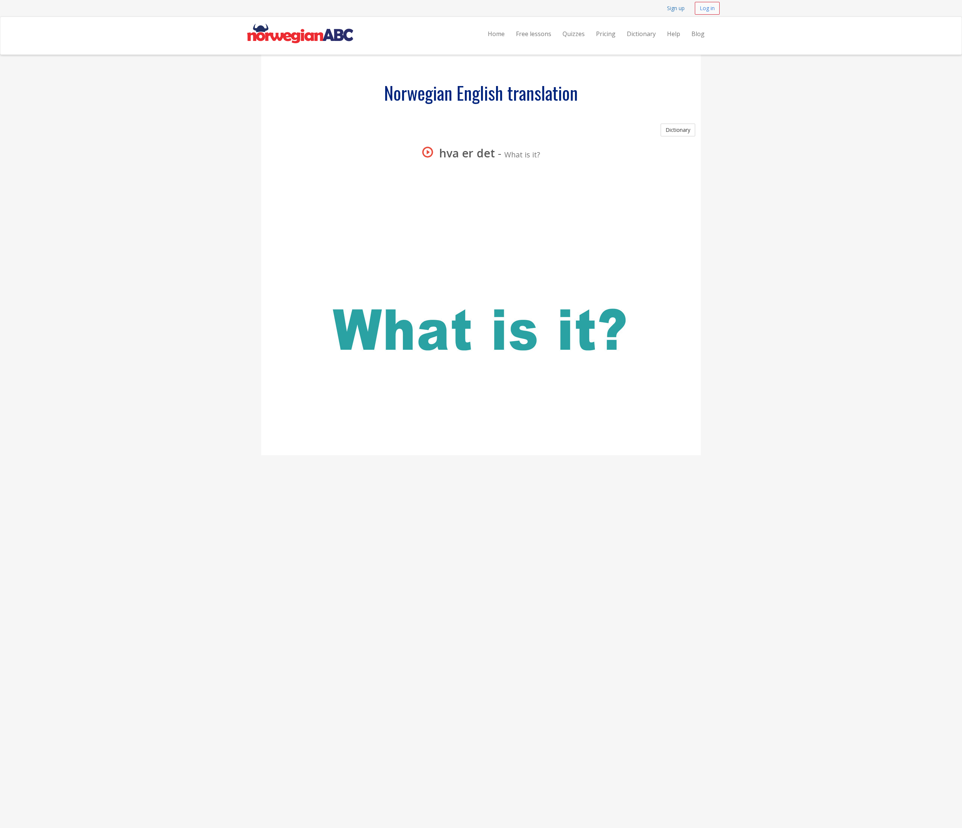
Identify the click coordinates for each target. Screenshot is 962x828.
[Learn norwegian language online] (299, 26)
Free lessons (533, 34)
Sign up (676, 8)
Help (673, 34)
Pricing (606, 34)
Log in (707, 8)
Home (496, 34)
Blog (698, 34)
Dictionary (641, 34)
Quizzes (574, 34)
